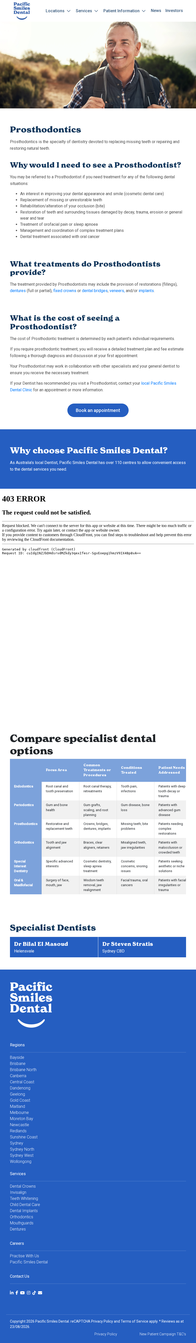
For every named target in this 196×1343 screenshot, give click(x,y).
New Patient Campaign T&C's (163, 1334)
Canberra (18, 1075)
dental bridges (95, 290)
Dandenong (20, 1088)
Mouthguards (21, 1223)
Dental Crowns (23, 1186)
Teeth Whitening (24, 1198)
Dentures (18, 1229)
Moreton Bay (21, 1118)
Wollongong (20, 1161)
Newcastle (19, 1124)
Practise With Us (24, 1255)
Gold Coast (20, 1100)
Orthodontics (21, 1216)
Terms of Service (134, 1321)
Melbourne (19, 1112)
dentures (18, 290)
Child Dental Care (25, 1204)
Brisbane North (23, 1069)
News (156, 10)
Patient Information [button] (122, 10)
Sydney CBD (113, 951)
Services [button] (84, 10)
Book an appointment (98, 410)
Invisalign (18, 1192)
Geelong (17, 1094)
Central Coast (22, 1082)
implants (146, 290)
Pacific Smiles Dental (29, 1262)
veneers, (117, 290)
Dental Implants (24, 1210)
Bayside (17, 1057)
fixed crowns (64, 290)
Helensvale (24, 951)
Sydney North (22, 1149)
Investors (174, 10)
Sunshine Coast (24, 1137)
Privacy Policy (102, 1321)
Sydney (16, 1143)
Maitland (17, 1106)
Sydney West (21, 1155)
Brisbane (18, 1063)
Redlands (18, 1130)
